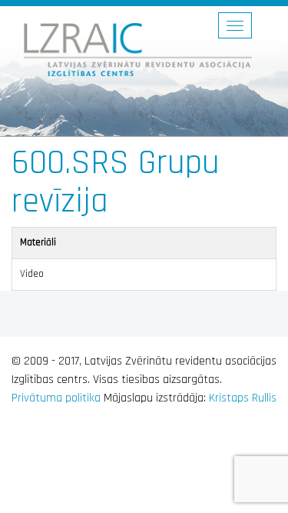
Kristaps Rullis (242, 398)
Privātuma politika (56, 398)
